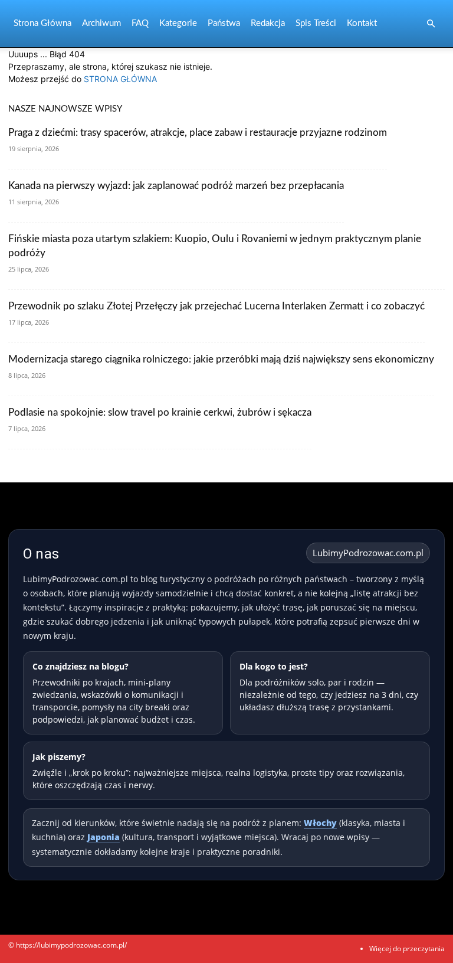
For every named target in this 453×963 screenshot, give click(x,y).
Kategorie (178, 23)
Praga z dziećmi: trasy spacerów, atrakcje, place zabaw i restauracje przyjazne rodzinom (197, 133)
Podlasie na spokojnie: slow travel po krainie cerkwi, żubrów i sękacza (159, 412)
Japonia (103, 837)
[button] (430, 24)
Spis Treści (316, 23)
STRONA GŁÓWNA (120, 79)
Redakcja (268, 23)
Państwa (224, 23)
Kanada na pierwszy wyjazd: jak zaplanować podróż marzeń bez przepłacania (176, 186)
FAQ (140, 23)
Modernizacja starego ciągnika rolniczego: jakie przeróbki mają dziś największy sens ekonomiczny (221, 359)
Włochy (320, 822)
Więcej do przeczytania (407, 949)
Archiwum (101, 23)
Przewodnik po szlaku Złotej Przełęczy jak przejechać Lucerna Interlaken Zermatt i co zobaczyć (216, 306)
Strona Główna (42, 23)
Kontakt (362, 23)
